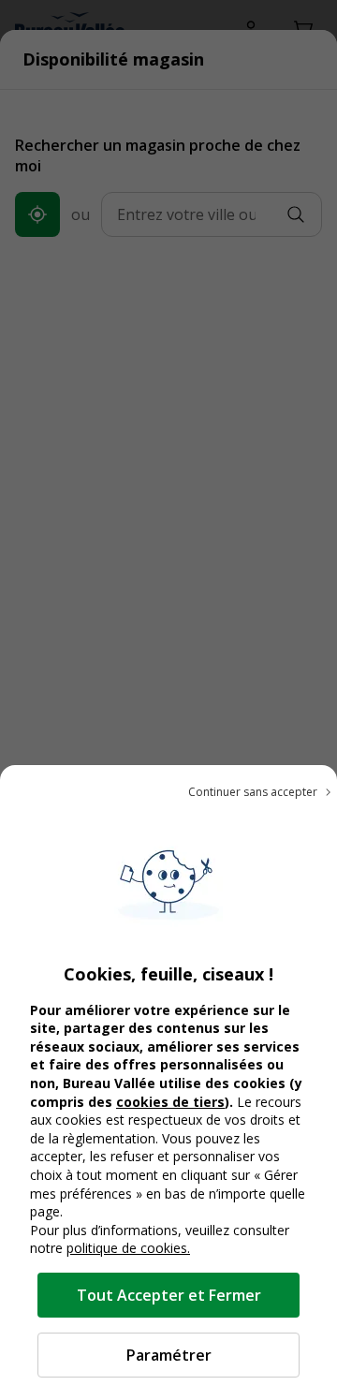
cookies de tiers (170, 1102)
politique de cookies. (128, 1248)
